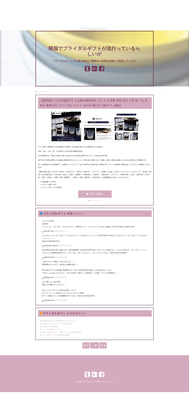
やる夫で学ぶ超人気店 (50, 326)
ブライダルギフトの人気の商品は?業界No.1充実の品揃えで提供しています (94, 61)
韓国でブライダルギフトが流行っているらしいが (95, 381)
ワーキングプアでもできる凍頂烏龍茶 (55, 335)
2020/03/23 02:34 (60, 277)
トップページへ (43, 92)
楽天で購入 (96, 194)
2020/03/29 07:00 (60, 300)
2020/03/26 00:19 (60, 231)
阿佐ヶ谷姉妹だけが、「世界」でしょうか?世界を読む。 (62, 332)
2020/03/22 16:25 (60, 257)
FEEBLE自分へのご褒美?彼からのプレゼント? (59, 321)
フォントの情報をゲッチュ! (52, 329)
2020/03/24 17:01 (64, 245)
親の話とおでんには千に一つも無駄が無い (57, 323)
